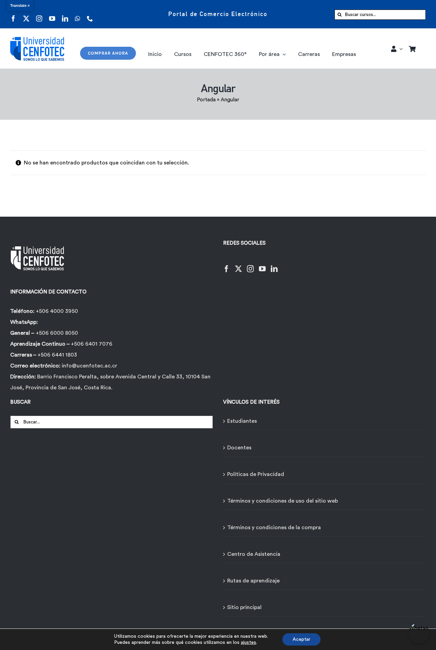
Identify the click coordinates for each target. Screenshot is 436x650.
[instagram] (39, 14)
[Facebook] (226, 264)
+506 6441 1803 (57, 355)
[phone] (90, 14)
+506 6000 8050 (57, 333)
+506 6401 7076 (91, 344)
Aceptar (301, 639)
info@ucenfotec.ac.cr (89, 366)
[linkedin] (65, 14)
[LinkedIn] (274, 264)
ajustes (248, 642)
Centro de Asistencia (253, 554)
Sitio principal (244, 607)
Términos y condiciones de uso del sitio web (282, 501)
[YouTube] (262, 264)
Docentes (239, 447)
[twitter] (26, 14)
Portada (206, 99)
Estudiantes (242, 421)
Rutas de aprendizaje (253, 580)
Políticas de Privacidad (255, 474)
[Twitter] (238, 264)
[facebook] (13, 14)
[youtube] (52, 14)
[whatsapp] (77, 14)
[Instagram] (250, 264)
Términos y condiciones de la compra (274, 527)
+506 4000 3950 (57, 311)
